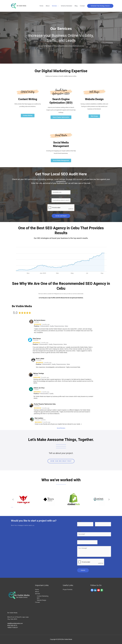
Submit (83, 570)
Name (79, 521)
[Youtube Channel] (98, 590)
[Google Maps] (101, 590)
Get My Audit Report (61, 216)
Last (96, 527)
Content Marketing (42, 596)
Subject (79, 539)
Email (61, 197)
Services (54, 6)
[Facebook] (92, 590)
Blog (76, 6)
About (47, 6)
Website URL (61, 189)
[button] (100, 6)
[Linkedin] (95, 590)
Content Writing (27, 99)
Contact (82, 6)
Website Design (94, 99)
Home (41, 6)
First (78, 527)
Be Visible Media (12, 613)
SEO (38, 598)
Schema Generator (66, 6)
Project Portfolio (67, 589)
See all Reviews (61, 428)
